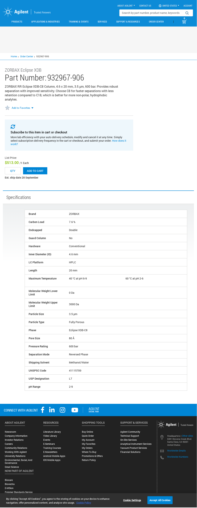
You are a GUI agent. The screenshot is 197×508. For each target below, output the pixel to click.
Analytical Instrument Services (135, 443)
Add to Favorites (21, 108)
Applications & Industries (45, 21)
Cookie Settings (132, 500)
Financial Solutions (130, 452)
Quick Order (88, 435)
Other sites (187, 435)
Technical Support (129, 435)
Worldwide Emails (176, 450)
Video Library (50, 435)
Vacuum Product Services (133, 447)
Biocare (9, 480)
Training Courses (52, 447)
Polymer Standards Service (18, 492)
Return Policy (89, 460)
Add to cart (35, 171)
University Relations (15, 456)
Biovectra (10, 484)
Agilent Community (130, 431)
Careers (9, 443)
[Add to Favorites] (7, 108)
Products (17, 21)
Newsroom (10, 431)
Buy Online (87, 431)
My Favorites (88, 443)
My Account (88, 439)
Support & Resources (128, 21)
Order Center (156, 21)
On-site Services (128, 439)
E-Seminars (49, 443)
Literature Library (52, 431)
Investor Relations (14, 439)
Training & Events (78, 21)
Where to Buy (89, 452)
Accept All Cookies (160, 500)
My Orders (87, 447)
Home (14, 56)
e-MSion (9, 488)
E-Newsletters (50, 452)
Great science (12, 467)
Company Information (16, 435)
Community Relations (16, 447)
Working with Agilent (16, 452)
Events (46, 439)
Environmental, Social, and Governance (18, 461)
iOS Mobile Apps (51, 460)
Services (102, 21)
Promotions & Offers (92, 456)
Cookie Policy (83, 502)
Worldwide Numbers (177, 456)
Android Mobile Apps (54, 456)
